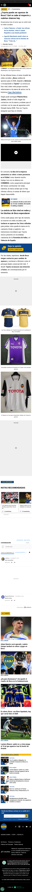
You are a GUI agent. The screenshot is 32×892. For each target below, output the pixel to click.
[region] (16, 574)
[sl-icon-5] (30, 827)
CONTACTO (20, 835)
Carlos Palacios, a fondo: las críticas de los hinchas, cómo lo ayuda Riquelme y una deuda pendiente (17, 30)
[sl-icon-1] (16, 827)
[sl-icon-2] (19, 827)
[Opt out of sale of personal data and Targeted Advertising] (2, 889)
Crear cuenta (27, 540)
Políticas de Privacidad (7, 844)
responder (7, 562)
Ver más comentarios (15, 249)
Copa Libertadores (14, 92)
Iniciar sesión (20, 540)
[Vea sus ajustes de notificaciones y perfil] (29, 552)
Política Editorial (18, 844)
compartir (21, 562)
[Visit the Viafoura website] (27, 607)
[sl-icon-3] (23, 827)
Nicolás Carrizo (8, 44)
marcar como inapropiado (27, 563)
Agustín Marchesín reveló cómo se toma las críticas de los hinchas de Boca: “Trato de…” (16, 38)
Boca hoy (11, 1)
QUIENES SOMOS (5, 835)
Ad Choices (4, 842)
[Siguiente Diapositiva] (31, 502)
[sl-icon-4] (27, 827)
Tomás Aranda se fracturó (22, 1)
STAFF (14, 835)
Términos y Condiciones (23, 819)
